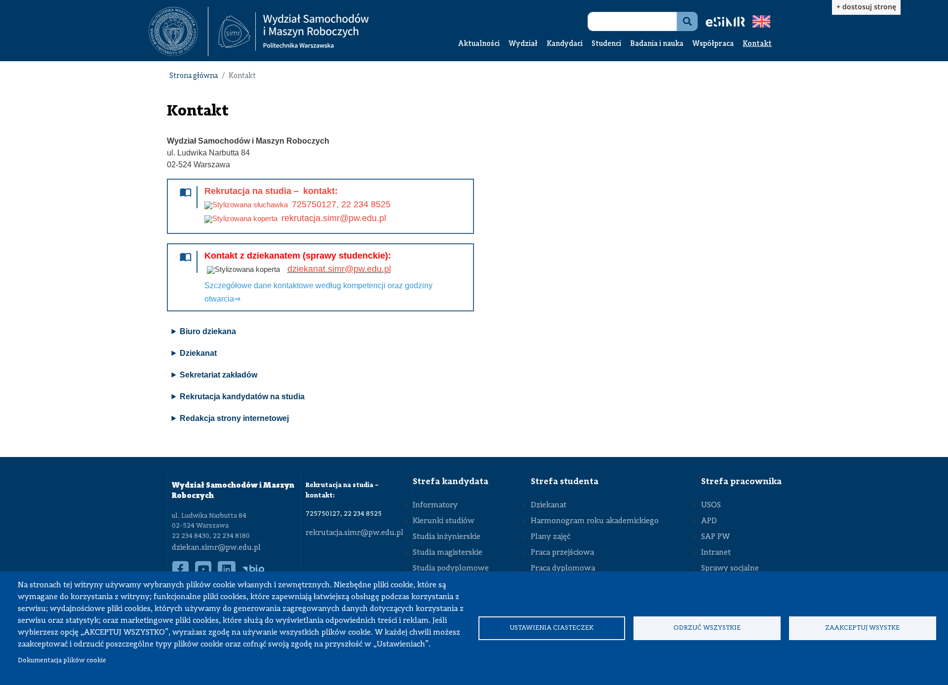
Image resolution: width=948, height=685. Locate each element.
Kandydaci (565, 44)
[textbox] (178, 31)
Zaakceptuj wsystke (862, 628)
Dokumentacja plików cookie (62, 660)
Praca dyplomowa (563, 568)
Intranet (716, 553)
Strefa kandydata (450, 481)
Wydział (523, 44)
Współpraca (713, 44)
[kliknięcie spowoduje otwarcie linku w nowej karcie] (173, 31)
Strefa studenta (564, 481)
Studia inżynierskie (446, 537)
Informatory (435, 505)
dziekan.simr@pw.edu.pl (216, 548)
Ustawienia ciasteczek (551, 628)
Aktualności (479, 44)
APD (709, 521)
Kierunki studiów (443, 521)
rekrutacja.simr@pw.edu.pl (354, 533)
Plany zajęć (550, 537)
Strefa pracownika (741, 481)
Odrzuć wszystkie (707, 628)
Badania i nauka (656, 44)
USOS (711, 505)
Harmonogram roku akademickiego (595, 521)
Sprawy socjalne (730, 568)
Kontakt (757, 44)
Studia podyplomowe (451, 568)
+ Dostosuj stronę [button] (866, 6)
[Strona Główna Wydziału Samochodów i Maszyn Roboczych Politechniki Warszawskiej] (294, 31)
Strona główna (193, 76)
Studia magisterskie (447, 553)
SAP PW (715, 537)
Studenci (606, 44)
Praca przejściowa (562, 553)
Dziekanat (548, 505)
